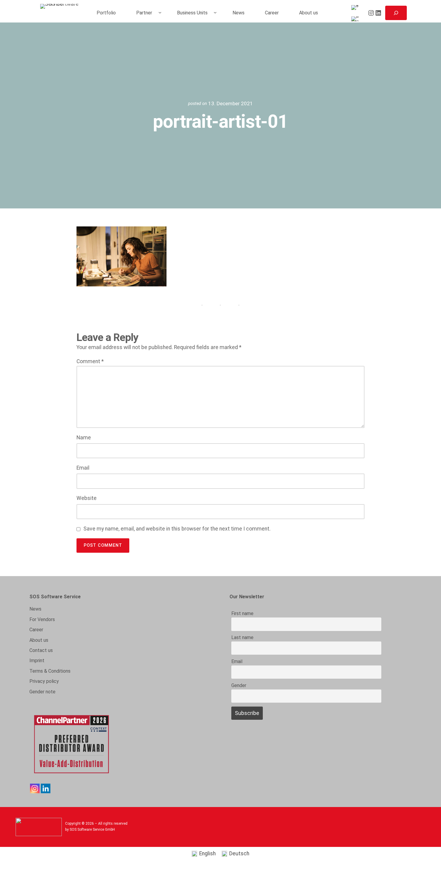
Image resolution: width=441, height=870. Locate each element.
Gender (238, 685)
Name (83, 438)
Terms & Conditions (49, 671)
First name (242, 613)
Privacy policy (44, 681)
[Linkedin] (45, 788)
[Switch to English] (356, 8)
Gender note (42, 692)
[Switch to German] (356, 19)
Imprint (36, 660)
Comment (90, 361)
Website (86, 498)
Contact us (41, 650)
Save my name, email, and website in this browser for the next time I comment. (177, 529)
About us (38, 640)
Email (82, 468)
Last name (242, 637)
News (35, 609)
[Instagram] (35, 788)
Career (36, 629)
